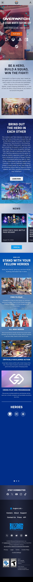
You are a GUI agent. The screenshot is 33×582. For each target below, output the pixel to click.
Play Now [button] (16, 34)
